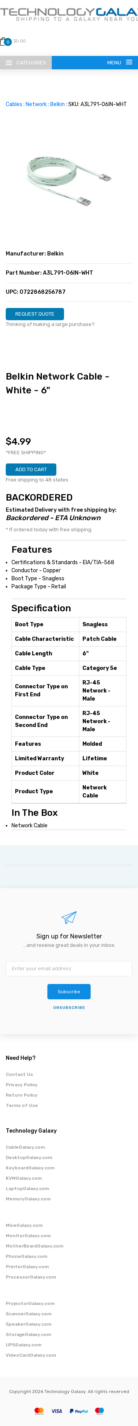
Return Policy (22, 1095)
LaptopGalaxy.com (27, 1188)
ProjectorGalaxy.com (30, 1303)
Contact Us (19, 1074)
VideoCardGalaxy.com (31, 1355)
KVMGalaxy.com (24, 1178)
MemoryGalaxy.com (28, 1199)
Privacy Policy (22, 1084)
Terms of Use (22, 1105)
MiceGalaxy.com (24, 1225)
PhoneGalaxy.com (26, 1256)
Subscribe (69, 991)
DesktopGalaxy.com (29, 1157)
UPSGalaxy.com (23, 1344)
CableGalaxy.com (25, 1147)
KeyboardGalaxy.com (30, 1168)
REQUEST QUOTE (34, 314)
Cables (14, 104)
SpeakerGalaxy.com (28, 1324)
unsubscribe (69, 1007)
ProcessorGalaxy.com (31, 1277)
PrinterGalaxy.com (27, 1266)
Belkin (57, 104)
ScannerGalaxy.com (28, 1313)
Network (36, 104)
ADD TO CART (31, 469)
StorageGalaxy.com (28, 1334)
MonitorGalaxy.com (28, 1235)
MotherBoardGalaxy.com (34, 1246)
